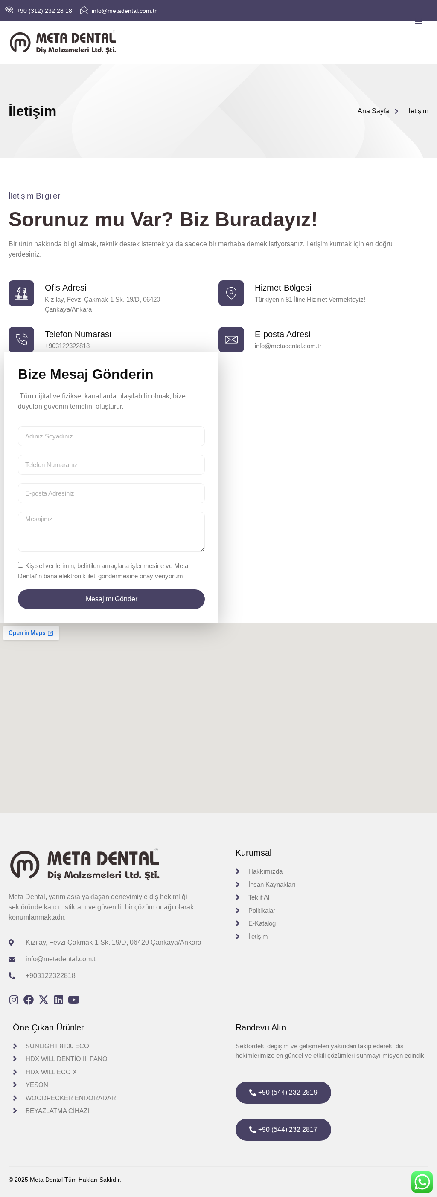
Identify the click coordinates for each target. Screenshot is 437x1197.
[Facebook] (28, 1000)
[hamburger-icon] (418, 21)
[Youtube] (73, 1000)
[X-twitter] (43, 1000)
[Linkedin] (58, 1000)
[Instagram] (14, 1000)
